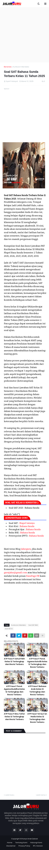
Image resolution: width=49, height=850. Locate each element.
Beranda (7, 67)
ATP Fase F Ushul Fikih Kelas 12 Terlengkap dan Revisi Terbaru (14, 661)
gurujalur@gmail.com (15, 572)
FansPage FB (32, 576)
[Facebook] (13, 635)
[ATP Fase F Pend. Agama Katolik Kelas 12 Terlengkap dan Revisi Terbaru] (37, 649)
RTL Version (38, 846)
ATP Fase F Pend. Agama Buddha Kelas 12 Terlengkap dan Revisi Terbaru (14, 690)
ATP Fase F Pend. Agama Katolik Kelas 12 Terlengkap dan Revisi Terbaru (37, 662)
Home (9, 842)
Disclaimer (11, 846)
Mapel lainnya (26, 523)
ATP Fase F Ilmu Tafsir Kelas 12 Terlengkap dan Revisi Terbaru (14, 717)
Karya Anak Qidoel (30, 838)
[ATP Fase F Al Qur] (37, 705)
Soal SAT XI (9, 629)
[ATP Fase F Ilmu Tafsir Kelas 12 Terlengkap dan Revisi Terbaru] (14, 705)
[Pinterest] (24, 635)
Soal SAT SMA (33, 625)
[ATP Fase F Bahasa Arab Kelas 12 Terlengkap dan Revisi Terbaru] (37, 677)
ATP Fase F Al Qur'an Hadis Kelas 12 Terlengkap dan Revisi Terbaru (37, 718)
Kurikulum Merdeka (21, 67)
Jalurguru (26, 549)
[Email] (36, 635)
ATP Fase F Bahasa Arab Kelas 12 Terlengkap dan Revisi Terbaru (37, 690)
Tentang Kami (21, 842)
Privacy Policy (24, 846)
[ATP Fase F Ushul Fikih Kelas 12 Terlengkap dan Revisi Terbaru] (14, 649)
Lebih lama (40, 795)
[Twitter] (19, 635)
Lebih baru (9, 795)
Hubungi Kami (36, 842)
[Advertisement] (24, 34)
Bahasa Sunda (27, 526)
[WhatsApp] (30, 635)
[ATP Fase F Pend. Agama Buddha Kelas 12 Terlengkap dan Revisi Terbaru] (14, 677)
